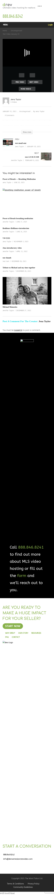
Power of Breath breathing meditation (18, 218)
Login (50, 25)
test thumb (7, 258)
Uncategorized (24, 111)
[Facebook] (6, 864)
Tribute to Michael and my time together (19, 268)
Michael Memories (10, 307)
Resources (36, 633)
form (21, 575)
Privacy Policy (33, 884)
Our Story (23, 633)
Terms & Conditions (15, 884)
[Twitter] (13, 864)
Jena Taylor (15, 100)
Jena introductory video (12, 248)
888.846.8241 (31, 547)
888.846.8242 (9, 855)
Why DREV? (10, 633)
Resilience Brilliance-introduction (16, 228)
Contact (16, 637)
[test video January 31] (27, 202)
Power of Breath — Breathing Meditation (19, 179)
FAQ (7, 637)
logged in (18, 330)
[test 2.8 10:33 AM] (27, 159)
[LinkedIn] (19, 864)
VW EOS (6, 238)
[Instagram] (26, 864)
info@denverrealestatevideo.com (18, 859)
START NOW (12, 626)
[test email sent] (27, 145)
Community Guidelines (23, 887)
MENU (5, 25)
